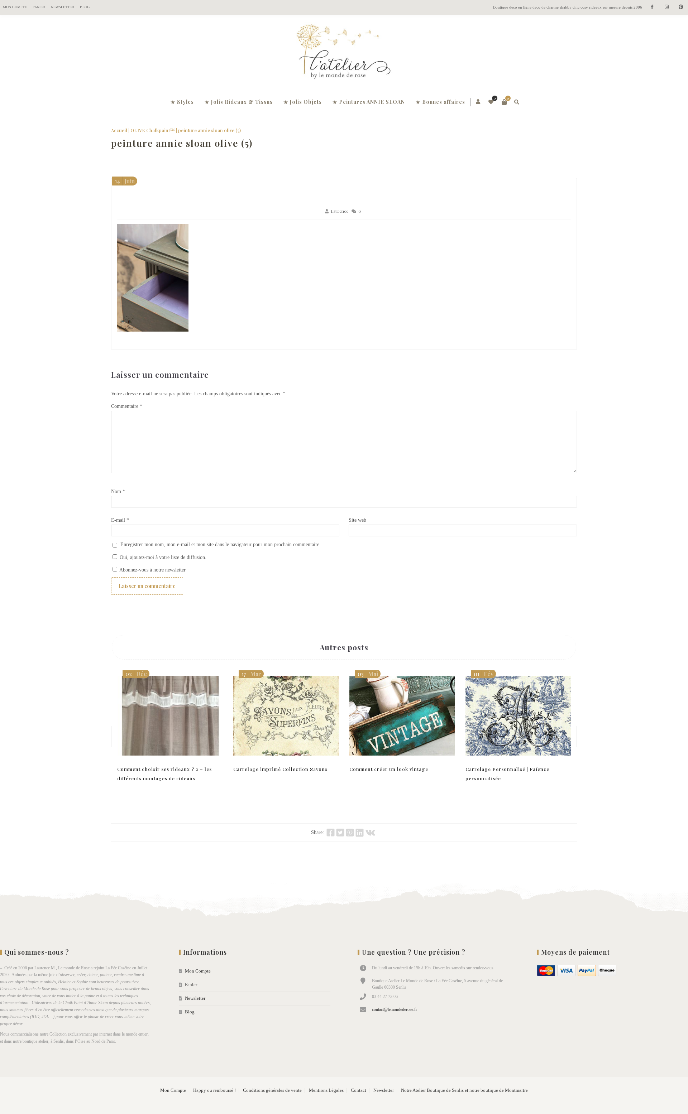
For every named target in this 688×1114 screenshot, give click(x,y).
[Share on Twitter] (340, 832)
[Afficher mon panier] (504, 102)
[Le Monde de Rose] (344, 53)
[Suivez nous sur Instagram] (666, 7)
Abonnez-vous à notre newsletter (152, 570)
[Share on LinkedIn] (359, 832)
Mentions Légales (326, 1090)
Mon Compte (15, 7)
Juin (125, 181)
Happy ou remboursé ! (214, 1090)
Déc (136, 673)
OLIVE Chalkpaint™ (152, 130)
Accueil (119, 130)
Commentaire (126, 406)
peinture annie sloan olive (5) (182, 143)
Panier (39, 7)
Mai (368, 673)
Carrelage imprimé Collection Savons (280, 769)
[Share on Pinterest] (350, 832)
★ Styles (182, 101)
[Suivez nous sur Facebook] (652, 7)
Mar (251, 673)
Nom (118, 491)
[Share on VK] (370, 832)
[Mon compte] (478, 102)
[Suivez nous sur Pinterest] (681, 7)
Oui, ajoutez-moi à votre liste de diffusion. (162, 557)
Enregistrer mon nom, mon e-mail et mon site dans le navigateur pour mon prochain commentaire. (220, 544)
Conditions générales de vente (272, 1090)
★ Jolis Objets (302, 101)
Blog (85, 7)
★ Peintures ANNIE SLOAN (369, 101)
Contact (358, 1090)
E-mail (120, 520)
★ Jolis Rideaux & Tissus (239, 101)
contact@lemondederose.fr (394, 1009)
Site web (357, 520)
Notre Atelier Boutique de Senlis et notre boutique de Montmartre (464, 1090)
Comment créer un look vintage (388, 769)
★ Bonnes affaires (440, 101)
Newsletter (62, 7)
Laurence (339, 211)
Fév (483, 673)
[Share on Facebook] (330, 832)
